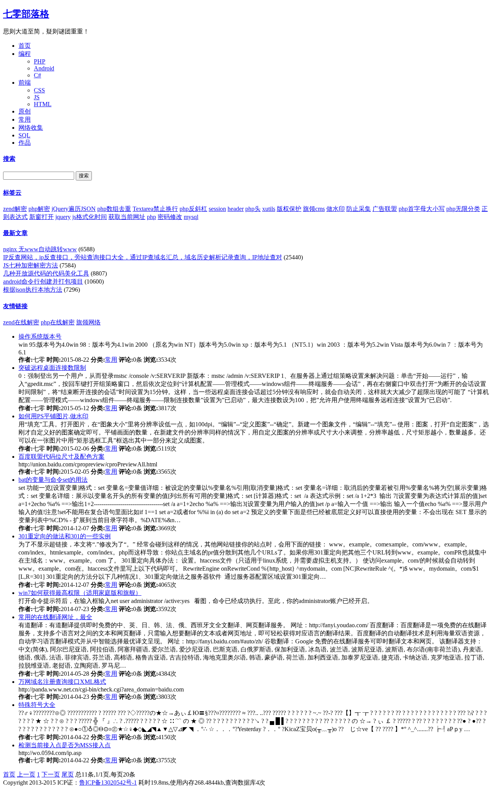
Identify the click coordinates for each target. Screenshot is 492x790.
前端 (24, 82)
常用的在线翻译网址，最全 (55, 617)
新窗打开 (41, 217)
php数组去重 (114, 208)
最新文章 (15, 233)
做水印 (335, 208)
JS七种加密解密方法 (30, 265)
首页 (24, 45)
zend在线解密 (21, 322)
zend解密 (15, 208)
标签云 (12, 192)
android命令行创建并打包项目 (43, 281)
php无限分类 (463, 208)
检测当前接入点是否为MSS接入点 (64, 745)
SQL (24, 135)
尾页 (68, 774)
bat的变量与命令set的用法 (53, 479)
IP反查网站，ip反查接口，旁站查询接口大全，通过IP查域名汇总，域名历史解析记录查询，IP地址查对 (142, 257)
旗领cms (314, 208)
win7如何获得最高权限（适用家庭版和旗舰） (79, 593)
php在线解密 (58, 322)
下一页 (51, 774)
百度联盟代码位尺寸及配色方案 (61, 456)
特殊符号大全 (36, 704)
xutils (268, 208)
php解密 (39, 208)
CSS (39, 90)
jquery (63, 217)
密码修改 (170, 217)
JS (37, 97)
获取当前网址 (126, 217)
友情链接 (15, 306)
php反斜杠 (193, 208)
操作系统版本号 (40, 336)
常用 (24, 119)
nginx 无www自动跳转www (40, 249)
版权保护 (289, 208)
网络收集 (30, 127)
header (236, 208)
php (151, 217)
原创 (24, 111)
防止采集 (358, 208)
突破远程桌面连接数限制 (52, 367)
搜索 (9, 158)
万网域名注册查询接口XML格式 (62, 681)
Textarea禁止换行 (155, 208)
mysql (191, 217)
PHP (39, 61)
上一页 (26, 774)
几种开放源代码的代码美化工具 (46, 273)
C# (37, 75)
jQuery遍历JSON (74, 208)
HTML (43, 104)
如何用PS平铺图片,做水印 (53, 416)
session (217, 208)
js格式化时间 (89, 217)
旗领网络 (88, 322)
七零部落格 (26, 14)
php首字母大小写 (422, 208)
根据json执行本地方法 (32, 289)
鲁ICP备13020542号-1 (108, 782)
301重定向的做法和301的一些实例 (64, 536)
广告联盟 (384, 208)
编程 (24, 53)
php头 (253, 208)
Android (44, 68)
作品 (24, 142)
